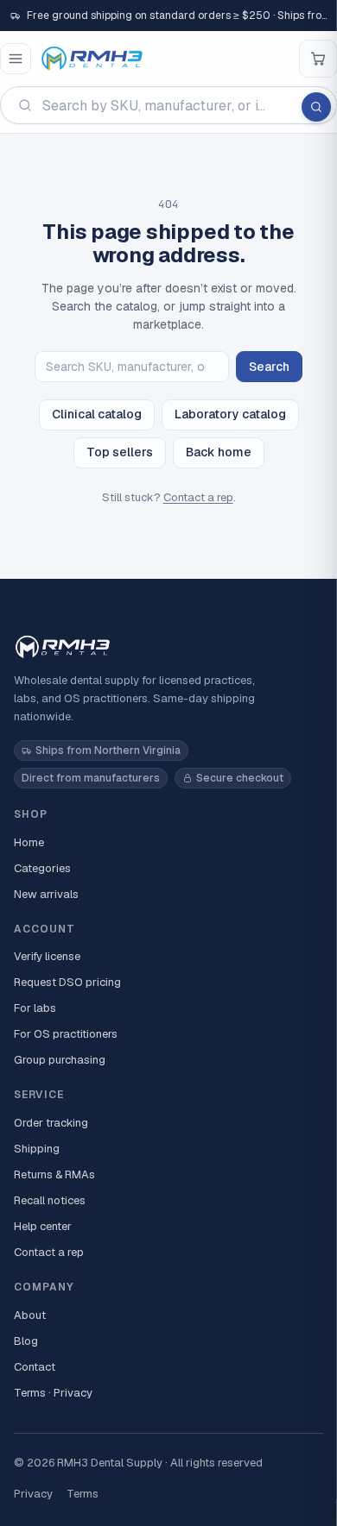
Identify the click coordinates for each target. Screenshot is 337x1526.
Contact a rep (198, 497)
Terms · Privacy (53, 1392)
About (30, 1315)
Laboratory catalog (230, 414)
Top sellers (119, 452)
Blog (26, 1341)
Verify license (47, 956)
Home (29, 842)
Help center (43, 1226)
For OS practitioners (66, 1034)
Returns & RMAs (54, 1174)
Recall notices (50, 1200)
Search (269, 366)
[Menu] (15, 58)
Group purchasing (59, 1059)
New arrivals (46, 894)
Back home (218, 452)
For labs (35, 1008)
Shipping (37, 1148)
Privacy (33, 1493)
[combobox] (168, 105)
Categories (42, 868)
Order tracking (51, 1122)
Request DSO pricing (67, 982)
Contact (34, 1367)
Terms (83, 1493)
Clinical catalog (97, 414)
